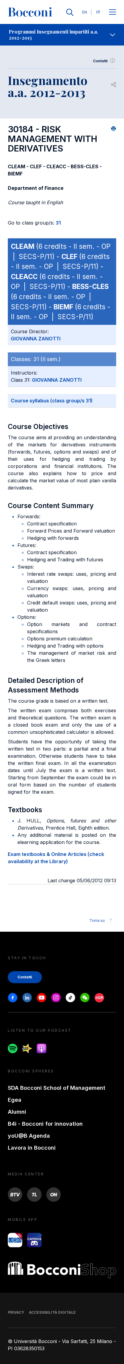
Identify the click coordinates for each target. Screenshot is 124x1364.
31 (58, 223)
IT (98, 12)
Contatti (100, 61)
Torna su (97, 920)
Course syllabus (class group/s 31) (52, 401)
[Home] (30, 12)
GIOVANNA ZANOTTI (35, 339)
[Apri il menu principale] (112, 12)
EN (84, 12)
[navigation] (62, 35)
